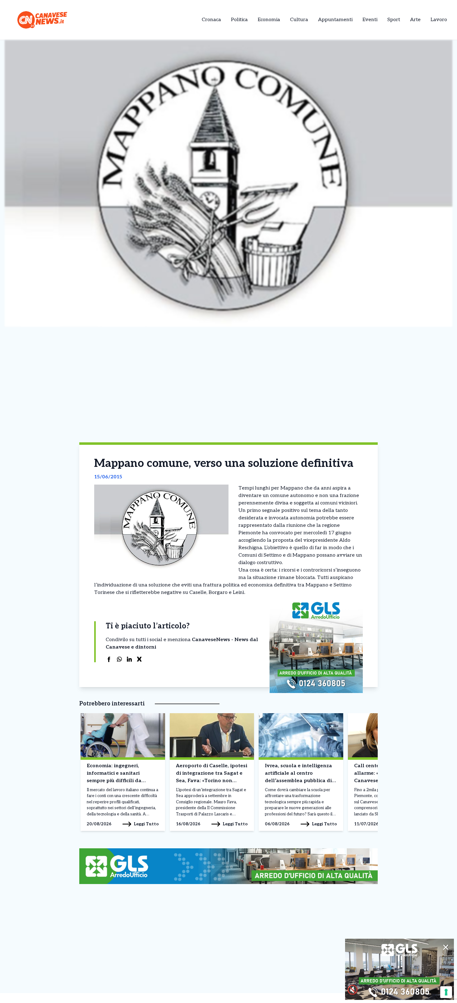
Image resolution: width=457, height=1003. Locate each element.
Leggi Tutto (146, 824)
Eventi (369, 20)
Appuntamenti (335, 20)
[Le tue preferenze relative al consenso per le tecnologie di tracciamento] (446, 992)
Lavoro (439, 20)
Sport (393, 20)
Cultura (299, 20)
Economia (269, 20)
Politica (239, 20)
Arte (415, 20)
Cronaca (211, 20)
